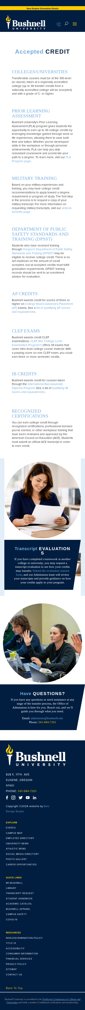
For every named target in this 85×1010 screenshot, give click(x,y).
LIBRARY (11, 888)
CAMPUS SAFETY (16, 914)
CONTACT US (14, 974)
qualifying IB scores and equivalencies (40, 390)
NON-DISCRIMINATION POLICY (24, 938)
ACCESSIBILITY (15, 948)
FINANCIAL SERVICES (19, 958)
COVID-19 (11, 919)
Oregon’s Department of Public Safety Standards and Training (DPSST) (42, 251)
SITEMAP (11, 969)
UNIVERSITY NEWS (17, 843)
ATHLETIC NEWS (16, 848)
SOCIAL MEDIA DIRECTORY (22, 854)
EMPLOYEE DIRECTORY (20, 838)
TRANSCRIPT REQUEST (20, 893)
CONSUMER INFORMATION (22, 953)
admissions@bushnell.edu (47, 718)
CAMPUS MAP (14, 833)
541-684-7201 (27, 791)
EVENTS (11, 827)
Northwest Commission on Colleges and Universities (43, 1001)
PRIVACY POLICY (16, 964)
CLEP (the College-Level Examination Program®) (37, 343)
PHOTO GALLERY (16, 859)
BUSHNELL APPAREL (18, 909)
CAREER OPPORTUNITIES (21, 864)
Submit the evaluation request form (42, 572)
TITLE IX (11, 943)
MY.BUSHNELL (14, 883)
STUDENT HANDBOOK (19, 898)
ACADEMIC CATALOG (19, 903)
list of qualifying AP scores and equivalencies (41, 310)
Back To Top (14, 988)
